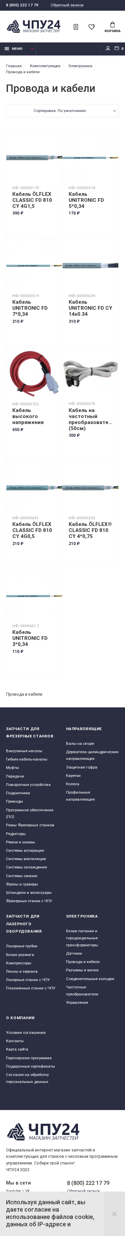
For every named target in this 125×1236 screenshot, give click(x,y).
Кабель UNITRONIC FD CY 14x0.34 (90, 308)
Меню (17, 48)
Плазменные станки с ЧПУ (30, 988)
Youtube (13, 1191)
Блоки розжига (20, 954)
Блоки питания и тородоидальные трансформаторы (82, 938)
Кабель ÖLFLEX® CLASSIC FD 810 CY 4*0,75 (90, 530)
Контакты (15, 1041)
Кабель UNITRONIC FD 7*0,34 (30, 308)
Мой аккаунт (108, 48)
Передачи (15, 776)
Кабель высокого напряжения (28, 416)
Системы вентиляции (26, 858)
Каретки (73, 775)
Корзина (113, 31)
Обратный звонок (67, 5)
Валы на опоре (80, 743)
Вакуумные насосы (24, 750)
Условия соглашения (26, 1032)
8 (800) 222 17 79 (22, 5)
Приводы (14, 801)
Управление (77, 1002)
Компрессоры (18, 963)
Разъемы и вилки (82, 970)
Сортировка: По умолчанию (60, 110)
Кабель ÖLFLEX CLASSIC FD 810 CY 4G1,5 (32, 200)
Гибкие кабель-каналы (26, 759)
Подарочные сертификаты (30, 1066)
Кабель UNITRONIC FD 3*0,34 (30, 638)
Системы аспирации (25, 850)
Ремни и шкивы (20, 842)
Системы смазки (21, 875)
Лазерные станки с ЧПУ (28, 979)
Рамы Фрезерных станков (30, 825)
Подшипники (18, 793)
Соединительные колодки (90, 978)
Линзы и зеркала (22, 971)
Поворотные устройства (28, 784)
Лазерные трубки (21, 946)
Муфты (12, 767)
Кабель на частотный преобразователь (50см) (91, 419)
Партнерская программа (29, 1058)
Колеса (72, 784)
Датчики (74, 953)
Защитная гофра (81, 767)
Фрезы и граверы (22, 884)
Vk (27, 1191)
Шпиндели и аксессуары (29, 892)
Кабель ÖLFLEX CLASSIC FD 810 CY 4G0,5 (32, 530)
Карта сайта (17, 1049)
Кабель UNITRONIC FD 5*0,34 (86, 200)
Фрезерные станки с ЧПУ (29, 901)
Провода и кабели (83, 961)
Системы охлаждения (26, 867)
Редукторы (16, 833)
